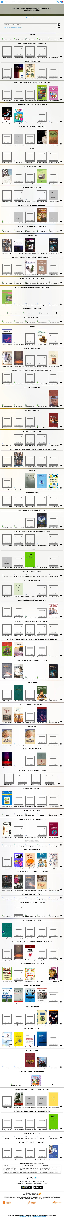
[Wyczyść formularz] (55, 27)
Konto (25, 2)
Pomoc (20, 2)
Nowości (7, 2)
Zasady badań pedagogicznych (9, 1169)
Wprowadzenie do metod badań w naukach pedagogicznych (14, 1172)
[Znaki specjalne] (59, 27)
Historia (14, 2)
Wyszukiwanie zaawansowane (11, 27)
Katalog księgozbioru (32, 17)
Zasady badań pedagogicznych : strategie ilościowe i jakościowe (34, 1168)
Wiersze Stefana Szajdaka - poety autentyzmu (50, 1169)
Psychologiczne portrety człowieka (10, 1168)
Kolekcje (20, 27)
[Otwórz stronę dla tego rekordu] (7, 38)
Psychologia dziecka (46, 1168)
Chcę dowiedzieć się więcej (24, 1216)
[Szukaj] (59, 24)
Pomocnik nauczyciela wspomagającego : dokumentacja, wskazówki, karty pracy (37, 1172)
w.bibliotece (37, 1197)
